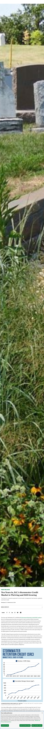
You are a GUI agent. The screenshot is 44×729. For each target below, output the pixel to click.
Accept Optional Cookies (25, 725)
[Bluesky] (17, 612)
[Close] (42, 713)
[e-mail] (20, 612)
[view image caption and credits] (42, 585)
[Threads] (14, 612)
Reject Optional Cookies (37, 725)
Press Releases (5, 589)
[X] (9, 612)
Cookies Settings (5, 725)
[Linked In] (12, 612)
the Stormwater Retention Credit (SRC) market (30, 617)
